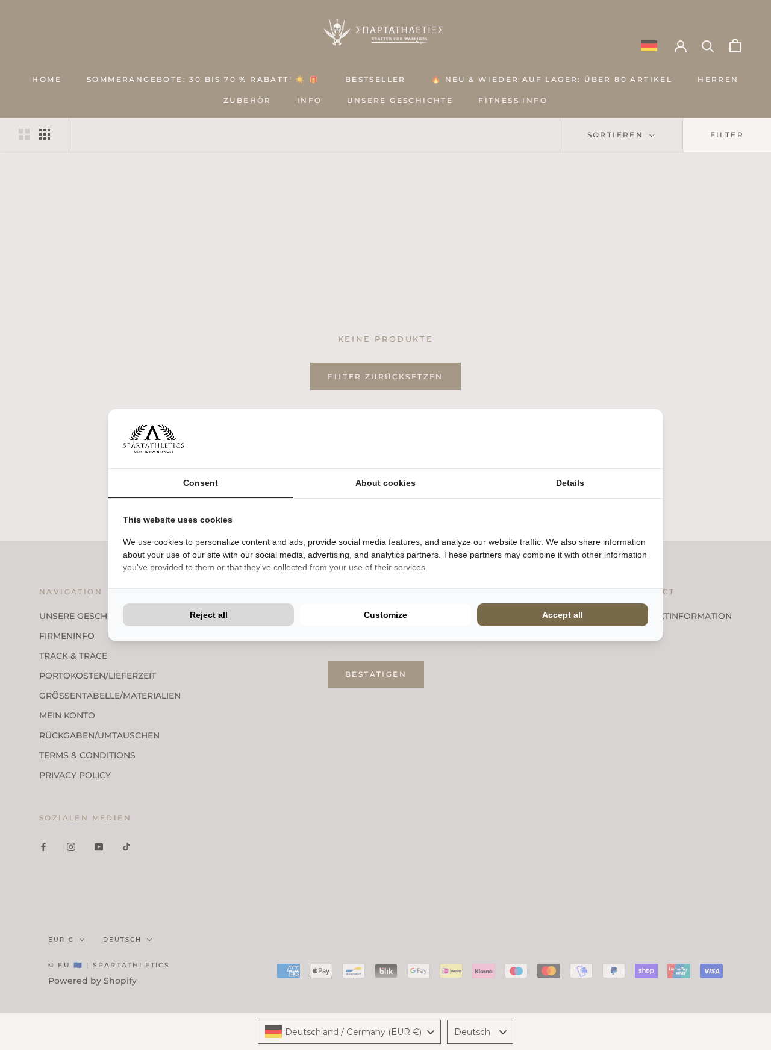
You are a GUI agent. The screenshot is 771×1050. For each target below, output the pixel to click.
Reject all (209, 615)
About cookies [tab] (385, 483)
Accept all (562, 615)
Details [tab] (570, 483)
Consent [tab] (200, 483)
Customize (385, 615)
